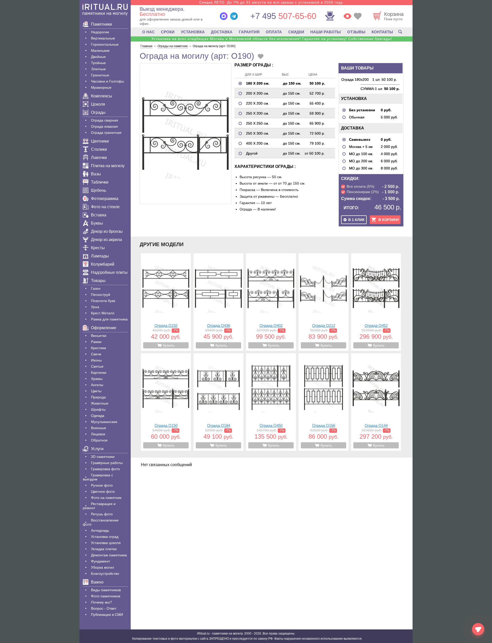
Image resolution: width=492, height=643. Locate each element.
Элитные (98, 69)
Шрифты (98, 409)
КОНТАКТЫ (382, 32)
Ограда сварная (104, 120)
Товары (98, 280)
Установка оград (104, 537)
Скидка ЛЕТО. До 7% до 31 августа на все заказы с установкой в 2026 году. (271, 2)
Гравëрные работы (107, 463)
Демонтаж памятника (109, 555)
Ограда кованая (104, 126)
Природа (98, 397)
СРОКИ (168, 32)
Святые (97, 366)
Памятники (101, 24)
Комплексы (101, 96)
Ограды (98, 112)
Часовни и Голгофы (107, 81)
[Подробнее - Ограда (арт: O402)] (271, 302)
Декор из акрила (106, 239)
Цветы (96, 391)
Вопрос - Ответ (103, 608)
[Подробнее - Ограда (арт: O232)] (166, 302)
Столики (99, 149)
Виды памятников (106, 590)
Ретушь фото (102, 514)
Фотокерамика (104, 198)
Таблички (99, 182)
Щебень (98, 190)
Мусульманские (104, 422)
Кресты (98, 248)
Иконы (96, 360)
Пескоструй (100, 295)
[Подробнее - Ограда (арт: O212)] (323, 302)
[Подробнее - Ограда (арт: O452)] (376, 302)
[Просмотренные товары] (347, 16)
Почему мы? (101, 602)
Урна (95, 307)
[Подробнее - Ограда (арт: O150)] (166, 402)
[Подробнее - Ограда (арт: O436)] (218, 302)
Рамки (96, 342)
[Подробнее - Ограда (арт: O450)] (271, 402)
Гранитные (100, 75)
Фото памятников (105, 596)
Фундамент (100, 561)
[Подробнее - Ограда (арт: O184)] (218, 402)
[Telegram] (234, 16)
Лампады (100, 256)
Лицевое (98, 434)
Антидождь (100, 530)
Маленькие (100, 50)
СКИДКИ (296, 32)
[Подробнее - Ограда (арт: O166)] (323, 402)
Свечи (96, 354)
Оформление (103, 328)
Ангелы (97, 385)
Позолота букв (103, 301)
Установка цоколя (106, 543)
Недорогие (100, 32)
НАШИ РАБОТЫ (325, 32)
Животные (99, 403)
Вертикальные (103, 38)
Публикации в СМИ (107, 614)
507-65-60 (283, 16)
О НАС (148, 32)
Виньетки (98, 336)
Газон (95, 288)
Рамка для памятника (109, 319)
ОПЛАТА (274, 32)
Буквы (97, 223)
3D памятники (103, 457)
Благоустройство (105, 573)
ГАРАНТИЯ (249, 32)
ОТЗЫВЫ (356, 32)
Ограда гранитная (106, 132)
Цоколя (98, 104)
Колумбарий (102, 264)
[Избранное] (358, 16)
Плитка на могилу (108, 166)
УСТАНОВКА (193, 32)
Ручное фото (102, 485)
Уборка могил (102, 567)
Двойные (98, 57)
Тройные (98, 63)
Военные (98, 428)
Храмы (96, 379)
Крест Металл (102, 313)
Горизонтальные (105, 44)
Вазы (96, 174)
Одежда (97, 416)
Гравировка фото (105, 469)
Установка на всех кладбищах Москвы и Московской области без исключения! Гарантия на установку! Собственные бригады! (271, 39)
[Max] (224, 16)
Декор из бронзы (107, 231)
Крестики (98, 348)
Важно (97, 582)
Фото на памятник (106, 498)
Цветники (100, 141)
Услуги (97, 449)
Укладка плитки (104, 549)
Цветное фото (103, 491)
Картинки (98, 372)
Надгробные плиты (109, 272)
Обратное (99, 440)
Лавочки (99, 157)
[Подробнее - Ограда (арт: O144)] (376, 402)
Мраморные (101, 87)
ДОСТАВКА (221, 32)
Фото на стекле (105, 207)
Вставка (98, 215)
